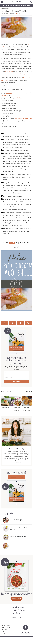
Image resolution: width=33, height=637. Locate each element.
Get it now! (16, 599)
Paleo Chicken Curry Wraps (5, 408)
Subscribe (16, 381)
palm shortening (13, 121)
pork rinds (8, 93)
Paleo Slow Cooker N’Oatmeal (18, 536)
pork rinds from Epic (20, 74)
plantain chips (5, 95)
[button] (2, 2)
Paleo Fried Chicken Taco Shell (18, 545)
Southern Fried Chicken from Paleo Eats (17, 409)
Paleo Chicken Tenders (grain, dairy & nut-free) (27, 409)
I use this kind (18, 98)
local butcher (9, 71)
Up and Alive (16, 2)
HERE (12, 242)
